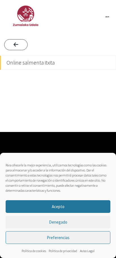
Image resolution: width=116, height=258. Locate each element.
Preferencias (58, 237)
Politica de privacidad (63, 251)
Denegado (58, 222)
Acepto (58, 206)
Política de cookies (34, 251)
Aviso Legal (87, 251)
